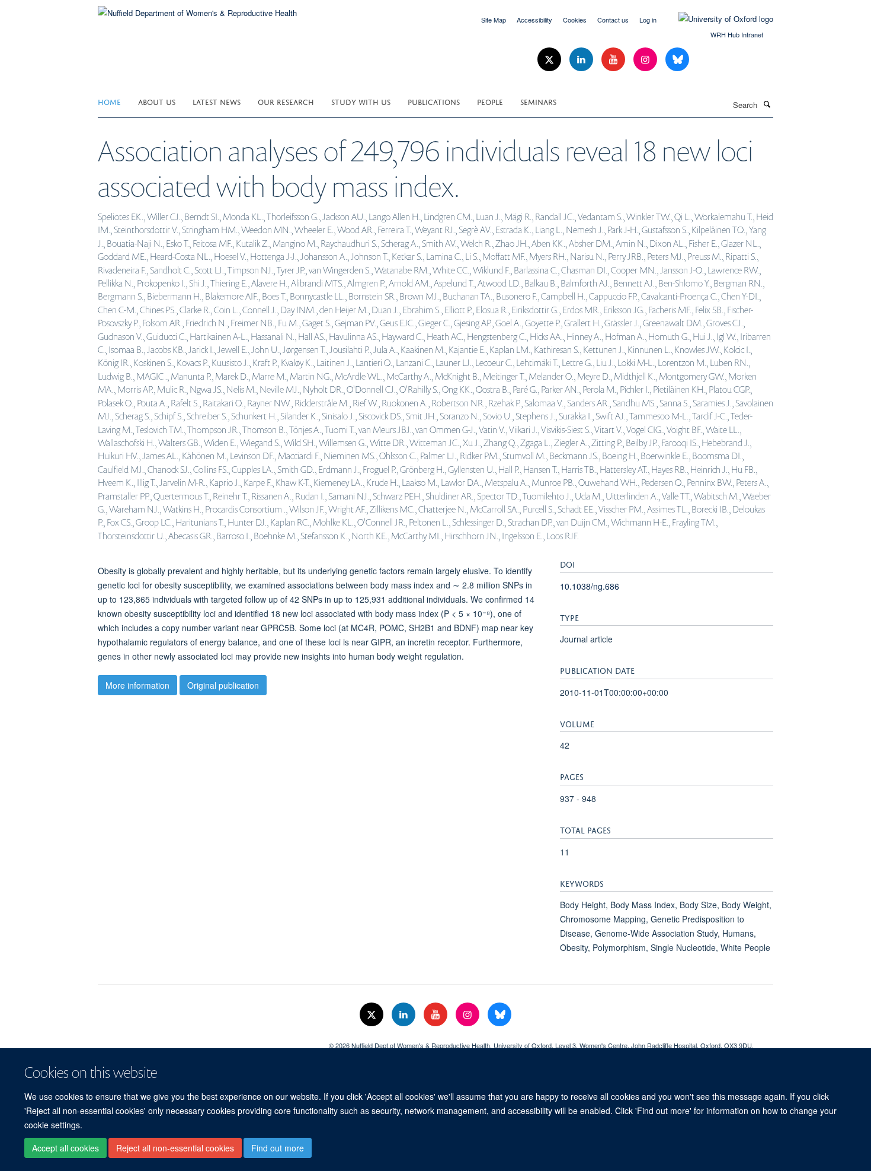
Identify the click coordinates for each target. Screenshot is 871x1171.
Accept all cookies (65, 1148)
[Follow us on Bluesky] (677, 59)
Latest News (217, 101)
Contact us (613, 19)
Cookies (575, 19)
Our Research (286, 101)
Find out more (277, 1148)
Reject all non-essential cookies (175, 1148)
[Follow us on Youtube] (614, 59)
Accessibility (534, 19)
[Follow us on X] (550, 59)
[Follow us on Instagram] (646, 59)
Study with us (360, 101)
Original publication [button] (223, 685)
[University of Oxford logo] (717, 19)
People (490, 101)
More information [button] (137, 685)
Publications (434, 101)
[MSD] (204, 1041)
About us (156, 101)
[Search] (766, 103)
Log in (648, 19)
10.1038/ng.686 (589, 586)
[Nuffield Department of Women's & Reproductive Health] (197, 8)
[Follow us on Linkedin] (582, 59)
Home (109, 101)
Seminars (538, 101)
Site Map (493, 19)
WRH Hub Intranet (736, 34)
